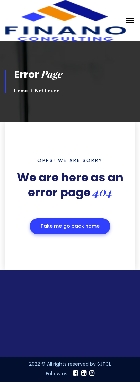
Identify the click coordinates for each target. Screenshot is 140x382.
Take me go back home (70, 226)
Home (21, 90)
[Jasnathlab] (65, 19)
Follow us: (57, 373)
